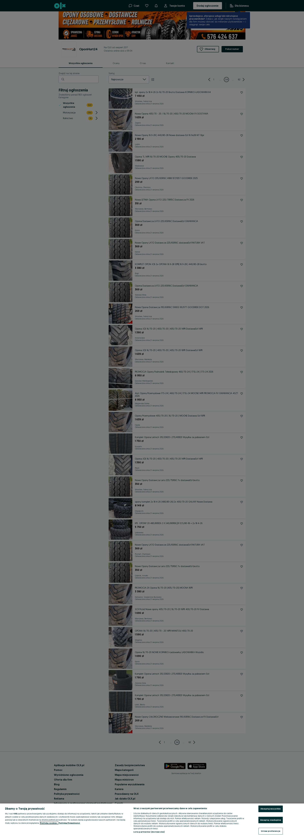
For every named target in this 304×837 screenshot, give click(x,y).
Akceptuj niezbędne (270, 820)
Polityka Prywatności (69, 823)
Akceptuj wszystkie (270, 808)
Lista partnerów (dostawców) (149, 832)
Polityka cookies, (49, 823)
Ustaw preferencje (270, 831)
